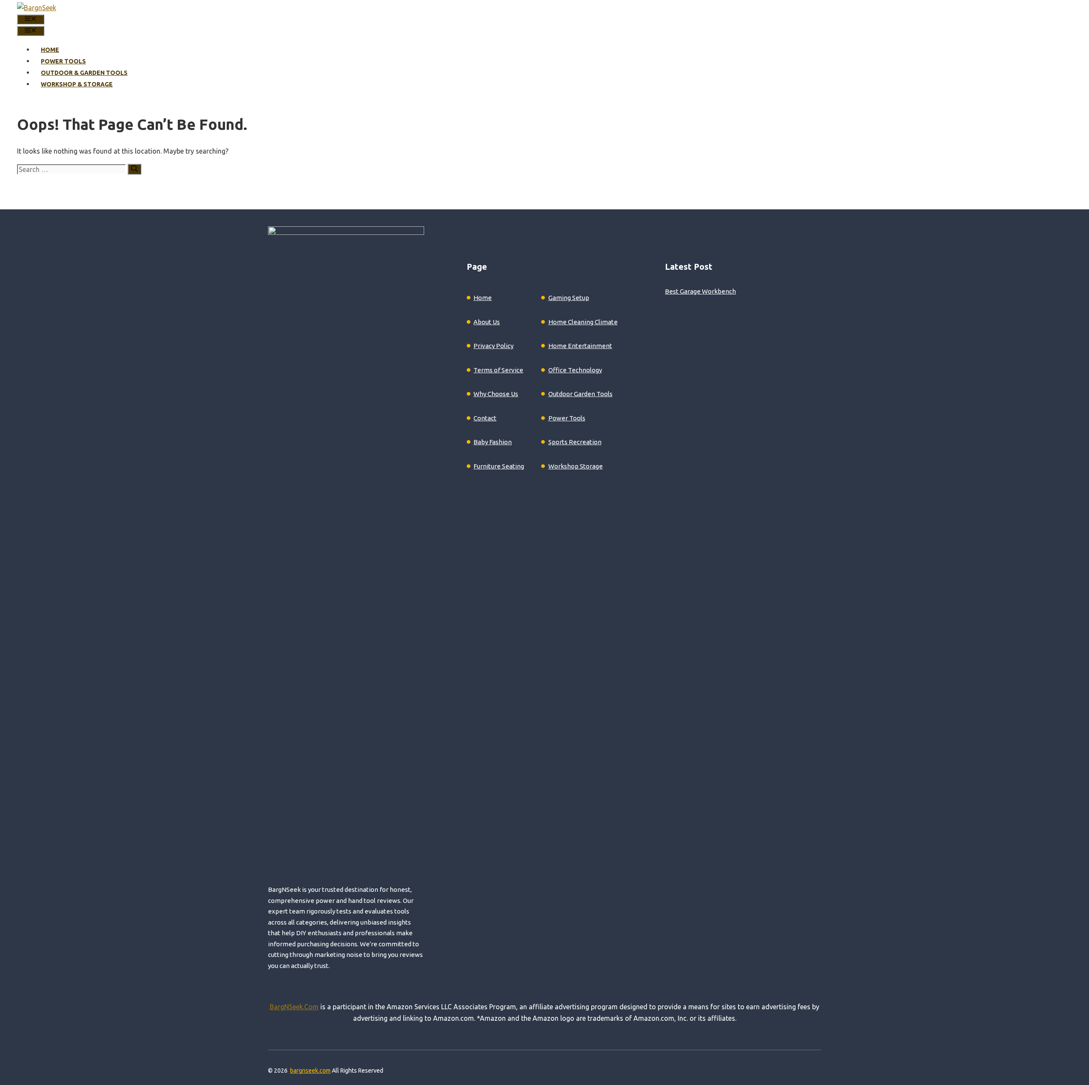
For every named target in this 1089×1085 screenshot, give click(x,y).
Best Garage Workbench (700, 291)
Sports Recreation (575, 441)
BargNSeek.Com (294, 1007)
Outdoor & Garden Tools (84, 72)
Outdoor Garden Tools (580, 393)
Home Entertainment (580, 345)
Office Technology (575, 370)
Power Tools (63, 61)
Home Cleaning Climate (583, 322)
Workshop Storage (575, 466)
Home (50, 49)
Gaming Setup (568, 297)
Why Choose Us (495, 393)
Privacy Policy (493, 345)
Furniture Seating (498, 466)
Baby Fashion (492, 441)
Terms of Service (498, 370)
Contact (484, 418)
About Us (486, 322)
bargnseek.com (310, 1070)
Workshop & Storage (77, 84)
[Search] (134, 169)
